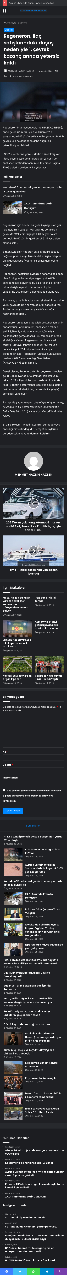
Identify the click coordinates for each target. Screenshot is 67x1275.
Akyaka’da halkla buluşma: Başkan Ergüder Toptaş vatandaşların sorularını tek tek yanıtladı (42, 930)
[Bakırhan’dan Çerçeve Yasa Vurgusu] (13, 914)
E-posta (8, 764)
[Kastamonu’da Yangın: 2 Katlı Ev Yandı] (13, 854)
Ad (5, 752)
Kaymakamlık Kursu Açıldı (41, 1078)
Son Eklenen (33, 825)
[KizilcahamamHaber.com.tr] (33, 10)
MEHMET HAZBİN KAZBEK (21, 71)
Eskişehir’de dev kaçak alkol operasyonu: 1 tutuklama (17, 643)
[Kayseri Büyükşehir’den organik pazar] (17, 664)
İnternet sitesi (10, 777)
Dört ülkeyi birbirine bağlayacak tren (27, 1024)
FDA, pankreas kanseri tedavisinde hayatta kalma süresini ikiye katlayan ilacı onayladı (31, 961)
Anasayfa (11, 22)
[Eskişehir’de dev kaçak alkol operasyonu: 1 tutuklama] (17, 628)
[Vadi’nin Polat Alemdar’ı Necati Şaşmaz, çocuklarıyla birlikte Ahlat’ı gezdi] (13, 1038)
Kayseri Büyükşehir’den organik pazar (17, 677)
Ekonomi (22, 22)
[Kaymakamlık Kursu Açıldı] (13, 1082)
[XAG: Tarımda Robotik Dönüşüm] (12, 207)
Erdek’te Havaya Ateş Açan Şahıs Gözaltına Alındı (42, 1110)
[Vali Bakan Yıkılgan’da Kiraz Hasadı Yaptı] (49, 664)
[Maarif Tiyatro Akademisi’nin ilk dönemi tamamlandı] (13, 1098)
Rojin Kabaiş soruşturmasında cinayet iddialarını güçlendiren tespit (28, 1013)
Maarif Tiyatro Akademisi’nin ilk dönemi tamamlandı (43, 1095)
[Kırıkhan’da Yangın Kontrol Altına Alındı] (13, 1067)
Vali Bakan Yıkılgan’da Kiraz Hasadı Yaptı (49, 677)
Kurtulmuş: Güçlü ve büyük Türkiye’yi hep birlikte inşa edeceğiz (29, 1051)
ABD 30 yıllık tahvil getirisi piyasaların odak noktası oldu (47, 625)
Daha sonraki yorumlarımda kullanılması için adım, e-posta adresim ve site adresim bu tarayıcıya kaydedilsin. (32, 795)
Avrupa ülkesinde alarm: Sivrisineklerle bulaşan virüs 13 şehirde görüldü (44, 868)
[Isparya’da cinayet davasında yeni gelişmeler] (13, 949)
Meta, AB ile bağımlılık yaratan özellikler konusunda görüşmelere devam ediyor (16, 604)
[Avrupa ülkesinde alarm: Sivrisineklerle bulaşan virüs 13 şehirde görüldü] (13, 869)
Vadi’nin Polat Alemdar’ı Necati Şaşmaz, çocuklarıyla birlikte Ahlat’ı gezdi (43, 1037)
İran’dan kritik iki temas (45, 599)
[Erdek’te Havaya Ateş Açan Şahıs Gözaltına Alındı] (13, 1113)
